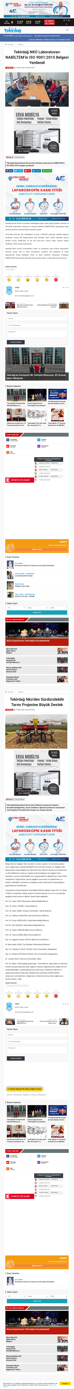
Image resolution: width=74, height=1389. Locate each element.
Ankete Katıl (37, 549)
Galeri (51, 23)
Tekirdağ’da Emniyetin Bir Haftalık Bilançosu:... (19, 36)
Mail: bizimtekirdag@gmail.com (24, 296)
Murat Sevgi (19, 584)
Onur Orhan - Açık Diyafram (25, 594)
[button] (67, 557)
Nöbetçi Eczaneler (50, 39)
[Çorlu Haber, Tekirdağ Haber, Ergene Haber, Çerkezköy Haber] (13, 30)
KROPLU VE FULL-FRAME (25, 596)
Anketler (40, 39)
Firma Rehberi (60, 39)
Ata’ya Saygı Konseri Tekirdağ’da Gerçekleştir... (50, 36)
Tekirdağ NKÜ (11, 269)
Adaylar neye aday (22, 586)
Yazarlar (32, 39)
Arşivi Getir (37, 612)
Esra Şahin (19, 563)
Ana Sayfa (10, 44)
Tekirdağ (20, 44)
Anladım (65, 1383)
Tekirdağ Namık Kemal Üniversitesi (17, 985)
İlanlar (68, 39)
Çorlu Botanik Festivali (23, 576)
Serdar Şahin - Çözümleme (24, 574)
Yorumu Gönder (15, 342)
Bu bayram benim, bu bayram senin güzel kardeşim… (35, 565)
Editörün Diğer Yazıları (21, 291)
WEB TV (50, 21)
